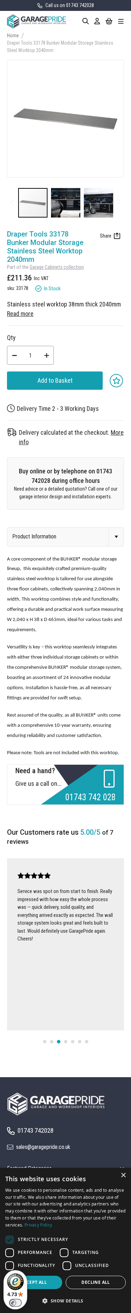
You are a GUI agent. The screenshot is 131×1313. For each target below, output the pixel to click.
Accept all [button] (34, 1282)
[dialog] (65, 1240)
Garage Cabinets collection (57, 267)
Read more (20, 313)
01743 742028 (35, 1130)
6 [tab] (79, 1041)
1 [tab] (44, 1041)
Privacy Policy (38, 1225)
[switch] (15, 1303)
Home (13, 35)
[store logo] (36, 21)
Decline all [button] (95, 1282)
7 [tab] (86, 1041)
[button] (67, 203)
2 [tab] (51, 1041)
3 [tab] (58, 1041)
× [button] (123, 1175)
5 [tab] (72, 1041)
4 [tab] (65, 1041)
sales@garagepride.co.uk (43, 1147)
